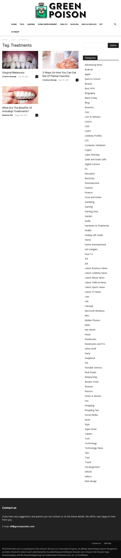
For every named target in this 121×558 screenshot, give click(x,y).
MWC (87, 324)
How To (89, 254)
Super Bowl (90, 429)
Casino (88, 121)
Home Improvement (47, 24)
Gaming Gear (91, 211)
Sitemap (15, 32)
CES (87, 140)
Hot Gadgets (91, 249)
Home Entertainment (95, 244)
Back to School (92, 78)
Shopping (89, 405)
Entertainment (92, 183)
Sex (86, 400)
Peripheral (90, 358)
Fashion (74, 24)
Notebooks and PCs (95, 343)
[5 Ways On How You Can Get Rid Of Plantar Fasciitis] (60, 60)
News (88, 334)
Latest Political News (95, 282)
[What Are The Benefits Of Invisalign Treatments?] (20, 95)
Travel (88, 462)
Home (14, 24)
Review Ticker (92, 381)
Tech (22, 24)
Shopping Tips (92, 410)
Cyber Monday (92, 154)
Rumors (89, 391)
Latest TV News (93, 291)
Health (63, 24)
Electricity (89, 178)
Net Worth (90, 329)
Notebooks (90, 339)
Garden (88, 216)
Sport (87, 419)
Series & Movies (93, 395)
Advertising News (93, 64)
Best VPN (90, 88)
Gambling (89, 201)
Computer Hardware (95, 145)
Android (89, 69)
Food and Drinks (93, 197)
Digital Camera (92, 164)
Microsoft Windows (95, 310)
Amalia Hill (7, 115)
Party (87, 353)
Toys (87, 457)
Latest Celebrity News (96, 272)
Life (87, 301)
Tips (87, 452)
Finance (89, 192)
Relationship (91, 377)
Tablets (88, 433)
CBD (87, 126)
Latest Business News (96, 268)
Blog (87, 102)
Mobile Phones (92, 320)
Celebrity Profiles (93, 135)
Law (87, 296)
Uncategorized (92, 466)
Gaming (31, 24)
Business (89, 107)
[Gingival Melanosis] (20, 60)
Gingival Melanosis (13, 72)
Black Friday (91, 97)
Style (87, 424)
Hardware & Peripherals (97, 225)
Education (90, 173)
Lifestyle (89, 306)
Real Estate (90, 372)
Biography (90, 93)
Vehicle (88, 471)
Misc (87, 315)
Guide (88, 220)
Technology (91, 443)
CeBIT (88, 130)
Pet (101, 24)
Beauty (88, 83)
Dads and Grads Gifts (96, 159)
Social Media (91, 414)
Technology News (94, 447)
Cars (87, 112)
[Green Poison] (60, 10)
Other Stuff (90, 348)
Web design (91, 481)
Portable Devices (93, 367)
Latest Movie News (95, 277)
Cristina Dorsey (9, 76)
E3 (86, 168)
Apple (87, 74)
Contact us (96, 543)
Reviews (89, 386)
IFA (86, 258)
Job (86, 263)
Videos (88, 476)
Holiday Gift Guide (94, 235)
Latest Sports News (95, 287)
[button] (115, 24)
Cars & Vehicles (89, 24)
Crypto (88, 149)
